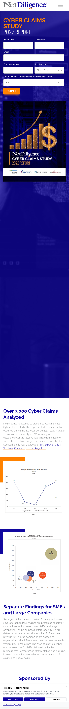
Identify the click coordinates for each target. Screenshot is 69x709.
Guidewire (19, 448)
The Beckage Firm (36, 448)
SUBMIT (11, 91)
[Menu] (60, 5)
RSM (41, 444)
